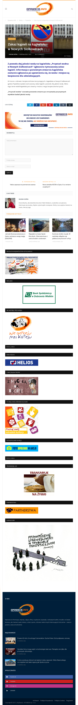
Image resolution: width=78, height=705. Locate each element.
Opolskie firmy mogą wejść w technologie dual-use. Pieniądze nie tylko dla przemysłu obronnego (42, 650)
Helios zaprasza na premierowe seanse (22, 184)
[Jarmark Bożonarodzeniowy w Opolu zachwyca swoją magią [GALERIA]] (15, 225)
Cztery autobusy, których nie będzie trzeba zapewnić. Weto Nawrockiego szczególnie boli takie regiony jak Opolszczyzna (41, 661)
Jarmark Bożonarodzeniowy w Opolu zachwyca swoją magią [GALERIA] (15, 236)
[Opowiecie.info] (39, 9)
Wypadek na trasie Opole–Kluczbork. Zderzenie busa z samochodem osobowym (38, 236)
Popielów (12, 39)
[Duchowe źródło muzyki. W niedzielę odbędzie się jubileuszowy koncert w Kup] (62, 225)
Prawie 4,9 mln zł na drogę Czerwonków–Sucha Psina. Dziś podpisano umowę (43, 638)
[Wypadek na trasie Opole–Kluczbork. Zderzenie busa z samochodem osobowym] (39, 225)
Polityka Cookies (60, 700)
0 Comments (40, 54)
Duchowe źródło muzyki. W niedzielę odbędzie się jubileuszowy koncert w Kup (61, 236)
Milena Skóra (13, 54)
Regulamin (69, 700)
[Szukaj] (72, 9)
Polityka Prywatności (46, 700)
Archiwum (36, 700)
